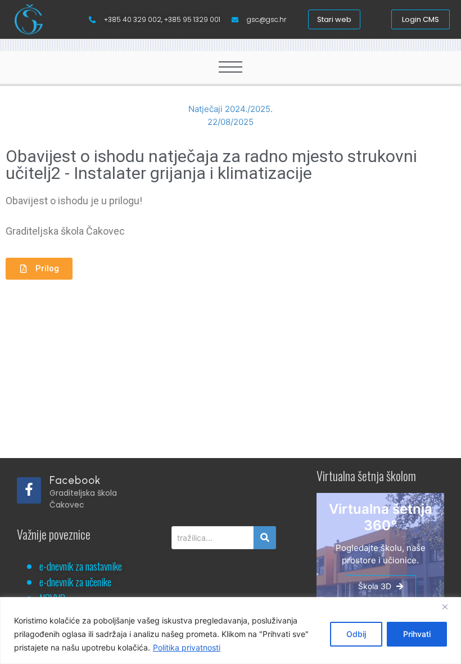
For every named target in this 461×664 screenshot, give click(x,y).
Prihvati (417, 634)
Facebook (75, 480)
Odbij (356, 634)
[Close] (449, 606)
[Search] (265, 537)
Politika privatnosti (186, 647)
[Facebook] (29, 490)
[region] (230, 630)
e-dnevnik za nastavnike (80, 565)
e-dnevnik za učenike (75, 581)
